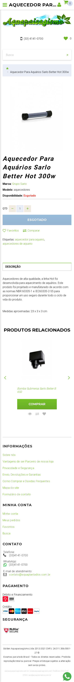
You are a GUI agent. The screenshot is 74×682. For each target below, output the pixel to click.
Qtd (5, 208)
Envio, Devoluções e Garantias (22, 474)
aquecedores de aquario (17, 243)
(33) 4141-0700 (33, 38)
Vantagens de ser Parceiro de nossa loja (28, 461)
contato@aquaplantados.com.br (29, 574)
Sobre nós (9, 455)
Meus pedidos (11, 520)
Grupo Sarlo (19, 183)
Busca (6, 533)
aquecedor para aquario (29, 239)
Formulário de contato (17, 494)
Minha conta (10, 513)
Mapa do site (11, 487)
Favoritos (9, 526)
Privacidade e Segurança (18, 468)
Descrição (13, 266)
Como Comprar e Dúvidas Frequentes (26, 481)
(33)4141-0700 (18, 555)
